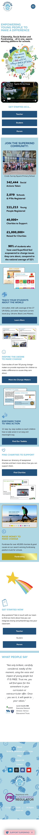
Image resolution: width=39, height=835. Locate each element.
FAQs (19, 755)
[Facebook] (22, 770)
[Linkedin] (10, 770)
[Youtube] (28, 770)
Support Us (19, 760)
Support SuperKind (19, 832)
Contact (19, 764)
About (19, 747)
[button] (33, 6)
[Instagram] (16, 770)
